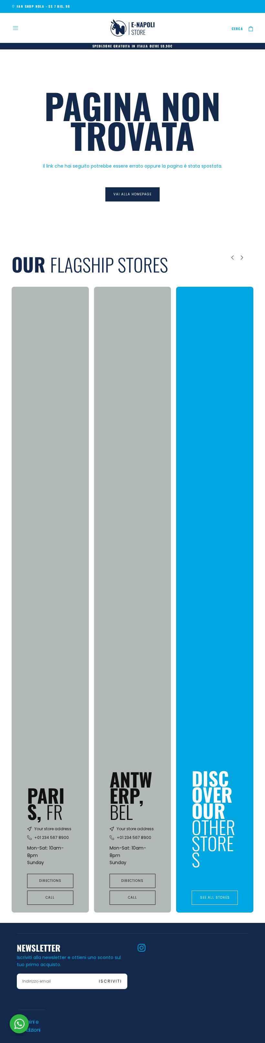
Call (50, 897)
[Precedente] (228, 257)
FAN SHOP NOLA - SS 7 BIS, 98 (43, 6)
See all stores (215, 897)
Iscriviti (110, 981)
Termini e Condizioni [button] (28, 1026)
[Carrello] (250, 28)
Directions (50, 880)
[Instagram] (141, 948)
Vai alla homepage (132, 194)
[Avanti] (246, 257)
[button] (15, 28)
